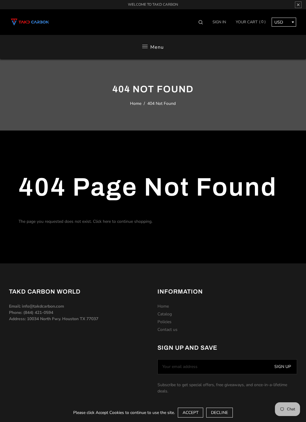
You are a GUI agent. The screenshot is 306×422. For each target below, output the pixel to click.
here (107, 221)
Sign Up (282, 366)
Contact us (167, 329)
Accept (190, 412)
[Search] (202, 22)
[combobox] (284, 22)
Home (135, 103)
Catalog (164, 314)
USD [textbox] (278, 22)
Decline (219, 412)
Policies (164, 322)
